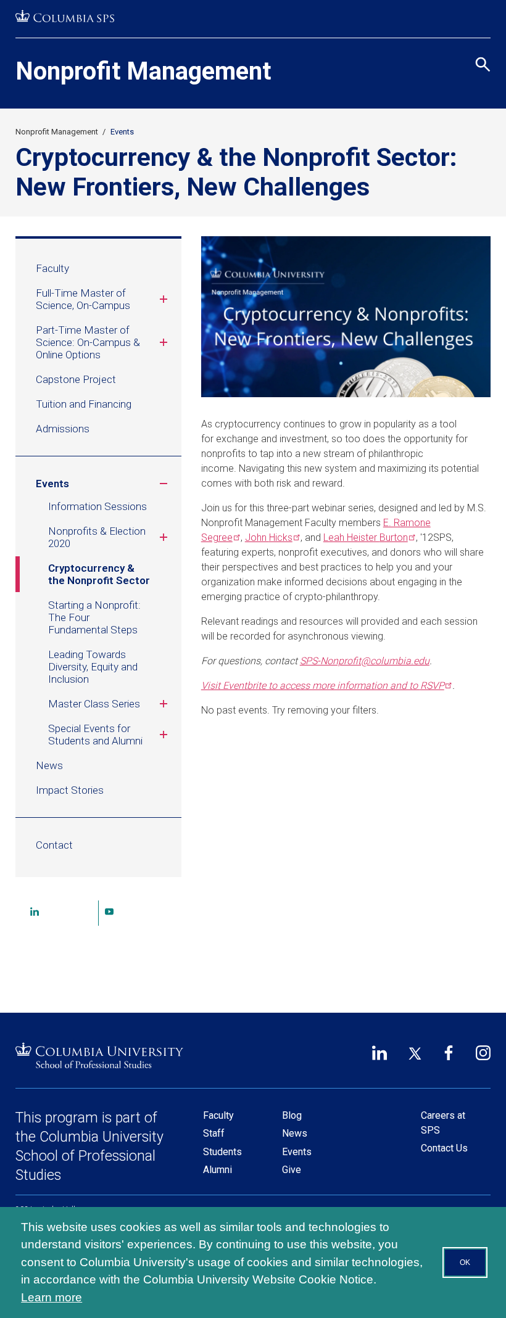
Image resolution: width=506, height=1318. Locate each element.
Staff (214, 1133)
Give (291, 1170)
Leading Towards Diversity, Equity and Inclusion (93, 666)
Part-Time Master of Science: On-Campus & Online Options (88, 342)
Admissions (62, 428)
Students (222, 1152)
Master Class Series (94, 704)
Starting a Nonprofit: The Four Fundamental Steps (94, 617)
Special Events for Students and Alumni (95, 734)
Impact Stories (70, 790)
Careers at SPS (443, 1123)
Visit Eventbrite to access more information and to (322, 685)
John (268, 537)
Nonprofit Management (143, 71)
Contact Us (444, 1148)
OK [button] (465, 1262)
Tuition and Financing (83, 404)
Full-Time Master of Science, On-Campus (83, 299)
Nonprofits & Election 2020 (97, 537)
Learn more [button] (51, 1297)
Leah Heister (365, 537)
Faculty (52, 268)
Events (122, 131)
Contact (54, 845)
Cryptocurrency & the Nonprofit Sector (99, 574)
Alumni (217, 1170)
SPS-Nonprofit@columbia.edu (364, 661)
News (49, 765)
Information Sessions (97, 506)
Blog (292, 1115)
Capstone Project (76, 379)
